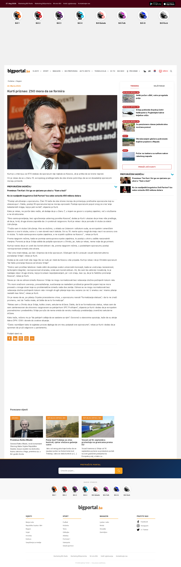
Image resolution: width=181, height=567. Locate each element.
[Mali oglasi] (149, 71)
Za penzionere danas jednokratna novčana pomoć (152, 125)
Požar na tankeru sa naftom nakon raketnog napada (152, 154)
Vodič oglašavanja (69, 3)
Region (19, 81)
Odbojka (66, 532)
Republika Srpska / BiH (34, 525)
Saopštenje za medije (33, 542)
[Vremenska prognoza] (144, 71)
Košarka (66, 525)
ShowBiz (103, 529)
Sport (66, 516)
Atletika (65, 536)
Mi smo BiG (57, 3)
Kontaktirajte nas (84, 3)
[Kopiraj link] (32, 338)
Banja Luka (30, 522)
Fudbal (65, 522)
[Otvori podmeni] (41, 71)
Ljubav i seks (104, 522)
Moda (102, 525)
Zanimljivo (103, 532)
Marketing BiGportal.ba (43, 3)
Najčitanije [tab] (159, 86)
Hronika (29, 536)
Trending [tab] (134, 86)
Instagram (144, 526)
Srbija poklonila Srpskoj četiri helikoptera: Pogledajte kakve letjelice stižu (150, 113)
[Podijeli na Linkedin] (15, 338)
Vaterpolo (66, 542)
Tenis (64, 529)
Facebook (144, 522)
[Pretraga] (171, 71)
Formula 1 (66, 539)
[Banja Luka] (155, 71)
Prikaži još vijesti (147, 167)
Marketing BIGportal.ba (79, 556)
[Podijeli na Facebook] (9, 338)
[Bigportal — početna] (19, 71)
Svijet (28, 532)
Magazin (104, 516)
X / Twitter (144, 529)
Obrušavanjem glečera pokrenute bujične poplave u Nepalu (152, 140)
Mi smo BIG (94, 556)
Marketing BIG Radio (25, 3)
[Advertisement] (90, 46)
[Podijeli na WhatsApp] (26, 338)
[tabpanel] (147, 129)
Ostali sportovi (68, 546)
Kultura (28, 539)
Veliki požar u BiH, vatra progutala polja (152, 96)
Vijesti (29, 516)
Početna (11, 81)
